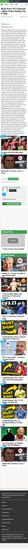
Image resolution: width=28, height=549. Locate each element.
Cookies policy (5, 515)
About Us (4, 502)
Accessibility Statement (8, 519)
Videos (11, 1)
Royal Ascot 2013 (13, 179)
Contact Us (4, 505)
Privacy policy (5, 512)
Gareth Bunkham (7, 17)
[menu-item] (6, 4)
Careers (4, 526)
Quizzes (17, 1)
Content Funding (6, 522)
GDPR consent (5, 529)
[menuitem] (4, 1)
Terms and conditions (7, 509)
